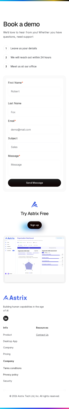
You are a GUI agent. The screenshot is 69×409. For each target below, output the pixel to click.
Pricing (6, 354)
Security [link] (7, 380)
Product (7, 334)
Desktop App (10, 341)
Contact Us (42, 334)
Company (8, 347)
